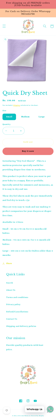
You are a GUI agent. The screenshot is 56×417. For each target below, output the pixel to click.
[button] (4, 26)
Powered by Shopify (37, 415)
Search (9, 283)
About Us (10, 290)
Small (9, 117)
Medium (25, 117)
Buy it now (28, 151)
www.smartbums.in (23, 415)
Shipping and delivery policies (21, 326)
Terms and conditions (17, 297)
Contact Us (11, 319)
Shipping (16, 105)
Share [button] (9, 263)
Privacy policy (13, 304)
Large (42, 117)
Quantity (6, 124)
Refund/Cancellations (17, 312)
